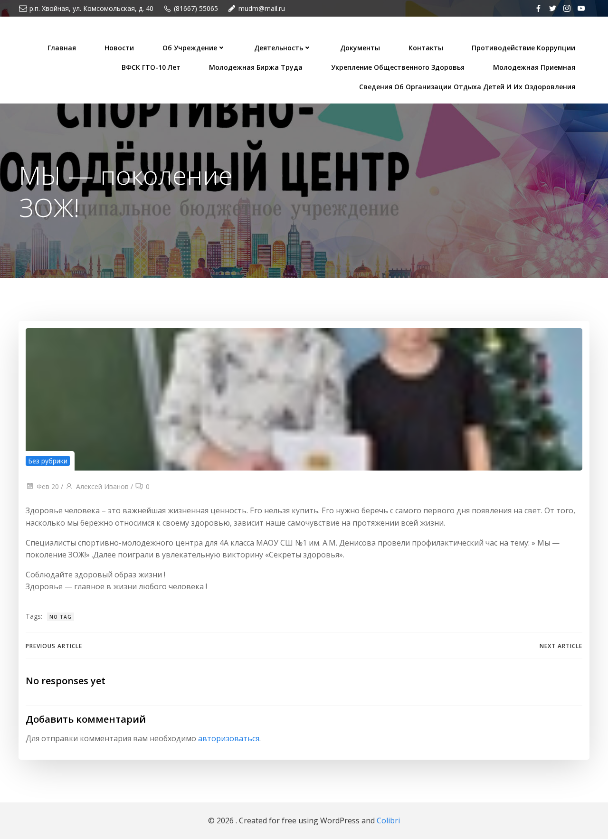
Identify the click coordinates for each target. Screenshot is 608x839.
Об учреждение (189, 47)
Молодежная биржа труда (256, 67)
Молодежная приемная (534, 67)
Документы (360, 47)
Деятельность (278, 47)
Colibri (388, 820)
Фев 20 (48, 486)
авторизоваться (228, 738)
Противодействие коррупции (523, 47)
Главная (62, 47)
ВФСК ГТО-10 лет (151, 67)
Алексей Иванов (102, 486)
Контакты (425, 47)
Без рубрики (47, 460)
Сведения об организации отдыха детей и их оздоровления (467, 86)
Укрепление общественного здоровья (398, 67)
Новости (119, 47)
